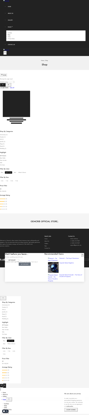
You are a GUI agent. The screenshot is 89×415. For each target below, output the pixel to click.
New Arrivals (3, 160)
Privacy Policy (11, 38)
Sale (1, 162)
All (0, 189)
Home (9, 6)
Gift (2, 139)
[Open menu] (5, 53)
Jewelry (2, 141)
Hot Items (2, 165)
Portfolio (10, 33)
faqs (45, 246)
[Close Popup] (82, 255)
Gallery (10, 20)
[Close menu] (0, 389)
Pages (4, 399)
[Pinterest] (5, 260)
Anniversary (3, 135)
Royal (2, 146)
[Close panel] (3, 298)
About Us (10, 13)
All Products (3, 156)
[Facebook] (0, 260)
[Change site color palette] (5, 411)
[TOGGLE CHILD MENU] (9, 399)
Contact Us (11, 44)
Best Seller (2, 158)
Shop (9, 35)
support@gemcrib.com (75, 245)
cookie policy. (69, 406)
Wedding (3, 148)
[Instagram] (3, 260)
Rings (2, 144)
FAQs (9, 36)
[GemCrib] (6, 1)
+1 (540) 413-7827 (75, 241)
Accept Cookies (71, 409)
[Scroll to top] (1, 385)
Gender (3, 137)
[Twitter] (1, 260)
